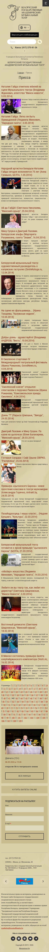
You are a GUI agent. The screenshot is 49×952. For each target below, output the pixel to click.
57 (37, 701)
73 (22, 708)
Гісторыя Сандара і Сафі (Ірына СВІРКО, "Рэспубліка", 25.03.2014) (23, 459)
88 (47, 711)
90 (9, 714)
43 (17, 698)
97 (44, 714)
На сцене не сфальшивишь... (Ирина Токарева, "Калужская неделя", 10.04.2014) (21, 313)
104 (37, 717)
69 (2, 708)
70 (7, 708)
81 (13, 711)
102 (25, 717)
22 (12, 692)
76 (36, 708)
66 (34, 705)
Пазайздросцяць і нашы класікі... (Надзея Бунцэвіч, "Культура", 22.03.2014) (24, 515)
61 (9, 705)
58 (42, 701)
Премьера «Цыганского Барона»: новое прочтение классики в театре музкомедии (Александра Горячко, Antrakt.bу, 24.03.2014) (24, 490)
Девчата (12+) (12, 758)
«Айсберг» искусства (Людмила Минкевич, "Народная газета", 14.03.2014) (24, 573)
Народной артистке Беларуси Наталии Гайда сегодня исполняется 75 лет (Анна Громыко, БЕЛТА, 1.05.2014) (23, 171)
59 (47, 701)
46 (31, 698)
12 (9, 688)
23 (17, 692)
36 (32, 695)
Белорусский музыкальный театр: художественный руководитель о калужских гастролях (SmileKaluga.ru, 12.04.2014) (21, 267)
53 (18, 701)
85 (32, 711)
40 (5, 698)
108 (14, 721)
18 (39, 688)
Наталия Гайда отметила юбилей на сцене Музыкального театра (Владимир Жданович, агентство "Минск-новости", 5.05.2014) (23, 91)
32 (13, 695)
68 (44, 705)
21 (7, 692)
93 (25, 714)
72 (17, 708)
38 (42, 695)
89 (5, 714)
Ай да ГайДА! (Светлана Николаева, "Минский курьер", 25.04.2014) (21, 209)
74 (26, 708)
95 (34, 714)
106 (2, 721)
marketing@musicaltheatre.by (12, 928)
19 (44, 688)
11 (5, 688)
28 (41, 692)
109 (20, 721)
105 (43, 717)
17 (34, 688)
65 (29, 705)
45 (26, 698)
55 (27, 701)
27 (36, 692)
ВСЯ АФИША (24, 776)
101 (19, 717)
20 (2, 692)
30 (3, 695)
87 (42, 711)
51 (8, 701)
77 (41, 708)
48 (41, 698)
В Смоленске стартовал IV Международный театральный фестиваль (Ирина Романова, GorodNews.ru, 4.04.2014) (24, 364)
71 (12, 708)
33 (18, 695)
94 (29, 714)
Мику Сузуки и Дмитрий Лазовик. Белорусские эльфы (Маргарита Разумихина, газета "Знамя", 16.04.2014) (23, 234)
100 (13, 717)
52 (13, 701)
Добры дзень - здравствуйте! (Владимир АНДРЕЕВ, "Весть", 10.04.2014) (23, 339)
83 (23, 711)
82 (18, 711)
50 (3, 701)
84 (27, 711)
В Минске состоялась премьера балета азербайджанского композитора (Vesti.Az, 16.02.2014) (24, 659)
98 (2, 717)
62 (14, 705)
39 (47, 695)
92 (20, 714)
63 (20, 705)
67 (39, 705)
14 (20, 688)
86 (37, 711)
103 (31, 717)
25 (26, 692)
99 (7, 717)
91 (14, 714)
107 (8, 721)
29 (46, 692)
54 (23, 701)
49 (46, 698)
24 (22, 692)
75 (31, 708)
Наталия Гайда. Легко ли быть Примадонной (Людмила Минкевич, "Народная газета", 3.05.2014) (21, 119)
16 (29, 688)
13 (14, 688)
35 (27, 695)
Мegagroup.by (24, 948)
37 (37, 695)
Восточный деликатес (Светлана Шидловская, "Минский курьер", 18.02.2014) (19, 627)
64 (25, 705)
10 (47, 685)
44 (22, 698)
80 (8, 711)
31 (8, 695)
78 (46, 708)
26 (31, 692)
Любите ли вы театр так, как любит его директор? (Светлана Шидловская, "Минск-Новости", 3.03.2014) (23, 591)
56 (32, 701)
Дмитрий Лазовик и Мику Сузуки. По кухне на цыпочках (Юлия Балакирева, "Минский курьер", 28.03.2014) (22, 434)
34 (23, 695)
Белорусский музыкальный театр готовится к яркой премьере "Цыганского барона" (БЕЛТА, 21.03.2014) (24, 548)
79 (3, 711)
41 (9, 698)
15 (25, 688)
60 (5, 705)
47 (36, 698)
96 (39, 714)
